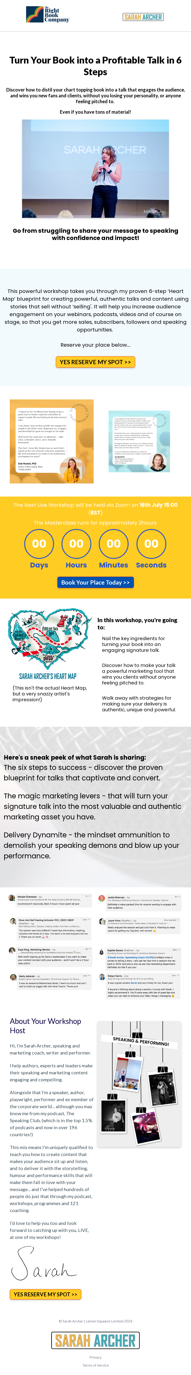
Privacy (95, 1357)
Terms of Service (95, 1365)
